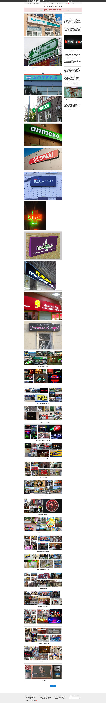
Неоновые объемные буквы (43, 385)
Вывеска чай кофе (43, 477)
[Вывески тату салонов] (43, 505)
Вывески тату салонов (43, 514)
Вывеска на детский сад (43, 532)
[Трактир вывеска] (43, 579)
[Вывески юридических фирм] (43, 413)
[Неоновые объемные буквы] (43, 376)
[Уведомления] (68, 1)
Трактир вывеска (43, 588)
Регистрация (80, 1)
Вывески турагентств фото (43, 569)
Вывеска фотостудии (43, 606)
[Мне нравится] (71, 1)
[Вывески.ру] (32, 1)
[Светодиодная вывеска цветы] (43, 432)
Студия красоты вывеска (43, 643)
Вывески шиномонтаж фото (43, 403)
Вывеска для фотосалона (43, 551)
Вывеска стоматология (43, 662)
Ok (79, 698)
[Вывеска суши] (43, 616)
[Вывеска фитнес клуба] (43, 450)
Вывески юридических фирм (43, 422)
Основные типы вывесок (45, 3)
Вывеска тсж (43, 680)
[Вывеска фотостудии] (43, 598)
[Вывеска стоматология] (43, 653)
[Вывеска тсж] (43, 672)
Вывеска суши (43, 625)
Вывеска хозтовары (43, 495)
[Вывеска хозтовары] (43, 487)
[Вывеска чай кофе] (43, 468)
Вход (75, 1)
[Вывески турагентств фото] (43, 561)
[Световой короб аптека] (43, 358)
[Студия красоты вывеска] (43, 635)
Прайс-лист (67, 3)
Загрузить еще (53, 686)
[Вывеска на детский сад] (43, 524)
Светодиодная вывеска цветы (43, 440)
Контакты (72, 3)
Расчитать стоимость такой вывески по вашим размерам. (43, 34)
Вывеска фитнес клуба (43, 459)
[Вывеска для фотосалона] (43, 542)
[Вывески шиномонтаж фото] (43, 395)
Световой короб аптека (43, 366)
